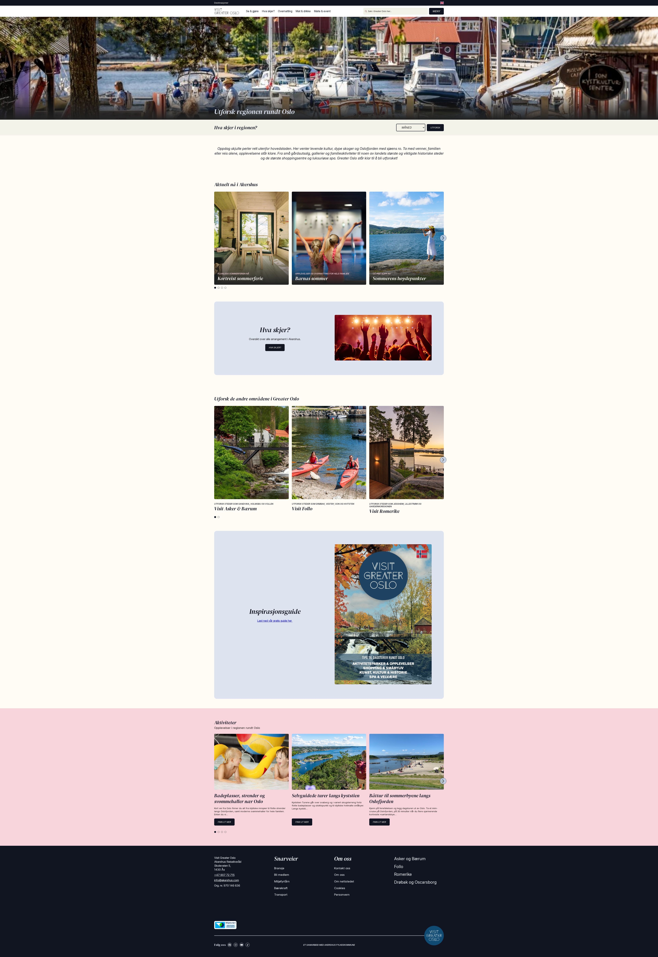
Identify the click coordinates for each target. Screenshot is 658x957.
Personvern (342, 894)
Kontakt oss (342, 868)
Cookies (339, 888)
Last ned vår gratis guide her (275, 620)
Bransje (279, 868)
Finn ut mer (224, 822)
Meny (436, 11)
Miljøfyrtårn (282, 881)
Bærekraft (281, 888)
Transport (280, 894)
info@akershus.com (226, 880)
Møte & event (322, 11)
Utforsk (435, 127)
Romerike (403, 874)
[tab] (215, 288)
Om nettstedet (344, 881)
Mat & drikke (303, 11)
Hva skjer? (268, 11)
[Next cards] (443, 238)
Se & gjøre (252, 11)
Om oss (339, 874)
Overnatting (285, 11)
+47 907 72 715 (224, 875)
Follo (398, 866)
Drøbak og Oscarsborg (415, 882)
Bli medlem (281, 874)
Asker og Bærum (410, 858)
